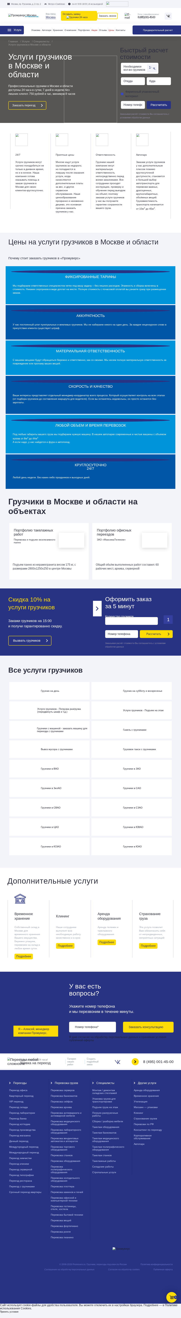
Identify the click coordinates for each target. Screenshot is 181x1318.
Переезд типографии (21, 1175)
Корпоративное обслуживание (143, 1137)
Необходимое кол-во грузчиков (134, 68)
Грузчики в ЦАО (50, 827)
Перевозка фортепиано (64, 1226)
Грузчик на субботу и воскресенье (142, 690)
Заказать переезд (23, 105)
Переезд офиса (18, 1090)
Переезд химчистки (20, 1158)
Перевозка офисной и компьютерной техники (64, 1199)
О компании (70, 30)
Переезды (20, 1083)
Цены (111, 30)
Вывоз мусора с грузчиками (57, 749)
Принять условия (9, 1311)
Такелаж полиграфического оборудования (108, 1148)
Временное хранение (23, 916)
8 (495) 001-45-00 (146, 17)
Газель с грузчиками (134, 729)
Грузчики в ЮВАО (133, 827)
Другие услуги (147, 1083)
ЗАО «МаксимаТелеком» (111, 539)
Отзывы (103, 30)
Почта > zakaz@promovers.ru (148, 14)
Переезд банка (18, 1118)
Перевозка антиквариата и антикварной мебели (66, 1114)
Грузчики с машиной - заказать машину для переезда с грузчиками (62, 730)
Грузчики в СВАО (50, 807)
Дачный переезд (18, 1141)
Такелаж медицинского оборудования (105, 1140)
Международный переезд (24, 1152)
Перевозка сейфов (61, 1101)
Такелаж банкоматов (104, 1132)
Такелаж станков (102, 1155)
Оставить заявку (72, 14)
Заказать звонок (107, 16)
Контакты (120, 30)
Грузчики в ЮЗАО (51, 846)
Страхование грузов (145, 1118)
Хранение (58, 30)
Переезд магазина (20, 1135)
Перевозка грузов (66, 1083)
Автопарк (46, 30)
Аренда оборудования (109, 916)
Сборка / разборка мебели (107, 1121)
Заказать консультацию (146, 1027)
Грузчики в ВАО (50, 768)
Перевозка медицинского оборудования (65, 1123)
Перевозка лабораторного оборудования (66, 1131)
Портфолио (84, 30)
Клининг (62, 916)
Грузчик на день (50, 690)
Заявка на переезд (35, 1061)
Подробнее (23, 956)
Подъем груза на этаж (105, 1107)
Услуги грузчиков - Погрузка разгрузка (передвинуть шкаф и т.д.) (59, 710)
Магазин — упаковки (146, 1107)
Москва (51, 17)
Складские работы (103, 1166)
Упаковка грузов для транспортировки (104, 1100)
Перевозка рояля (61, 1231)
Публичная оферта (163, 1269)
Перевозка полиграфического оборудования (61, 1169)
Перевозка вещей (61, 1220)
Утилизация (140, 1101)
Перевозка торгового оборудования (63, 1148)
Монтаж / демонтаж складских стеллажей (104, 1091)
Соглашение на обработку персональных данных (69, 1269)
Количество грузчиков (119, 616)
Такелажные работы (104, 1161)
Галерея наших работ (71, 1061)
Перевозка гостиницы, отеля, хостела (63, 1207)
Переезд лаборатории (22, 1112)
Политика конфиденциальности (157, 1264)
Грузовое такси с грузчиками (139, 749)
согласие (84, 1037)
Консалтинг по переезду (148, 1129)
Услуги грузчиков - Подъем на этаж (143, 710)
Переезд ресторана (20, 1180)
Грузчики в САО (132, 788)
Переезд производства (22, 1129)
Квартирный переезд (21, 1095)
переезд (16, 1101)
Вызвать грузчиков (26, 640)
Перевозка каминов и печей (67, 1192)
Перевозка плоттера (62, 1186)
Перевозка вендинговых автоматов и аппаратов (64, 1140)
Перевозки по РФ (144, 1124)
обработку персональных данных (116, 1037)
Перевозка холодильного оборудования (65, 1179)
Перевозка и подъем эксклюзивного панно (34, 541)
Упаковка (35, 30)
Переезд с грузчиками (22, 1186)
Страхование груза (149, 916)
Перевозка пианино (62, 1237)
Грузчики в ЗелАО (51, 788)
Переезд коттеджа (19, 1124)
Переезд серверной (20, 1169)
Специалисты (105, 1083)
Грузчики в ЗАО (132, 768)
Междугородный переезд (23, 1146)
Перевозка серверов (62, 1090)
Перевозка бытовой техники (67, 1214)
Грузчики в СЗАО (132, 807)
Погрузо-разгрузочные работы (105, 1114)
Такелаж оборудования (105, 1127)
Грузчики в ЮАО (132, 846)
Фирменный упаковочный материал (142, 94)
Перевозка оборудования (65, 1161)
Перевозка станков (61, 1155)
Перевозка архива (61, 1107)
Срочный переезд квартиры (25, 1192)
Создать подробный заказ (92, 1061)
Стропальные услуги (104, 1172)
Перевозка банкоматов (64, 1095)
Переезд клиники (19, 1163)
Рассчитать (159, 105)
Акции (94, 30)
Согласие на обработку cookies (124, 1269)
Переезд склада (18, 1107)
